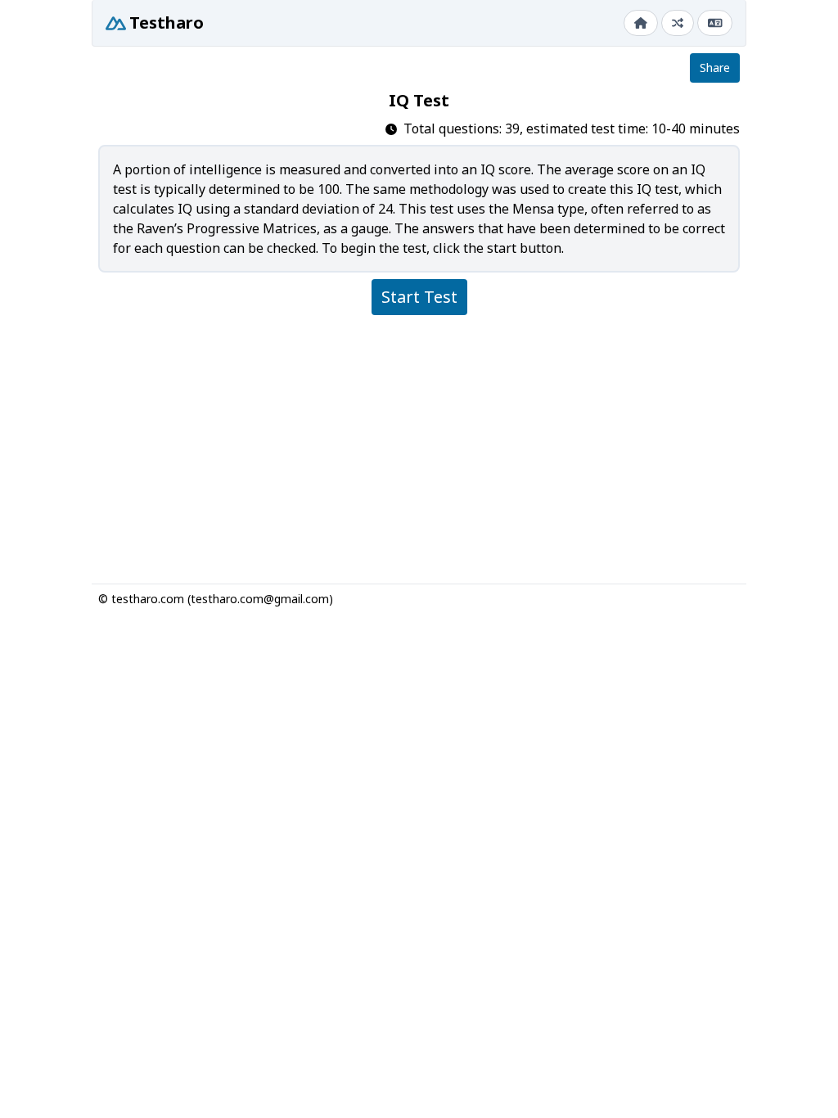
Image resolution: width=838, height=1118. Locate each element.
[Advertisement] (419, 442)
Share (715, 67)
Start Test (419, 297)
